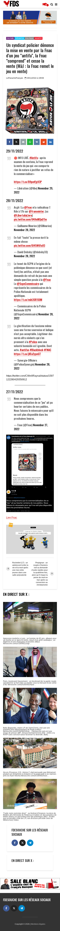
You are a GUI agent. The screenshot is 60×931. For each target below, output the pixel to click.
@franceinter (36, 211)
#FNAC (47, 350)
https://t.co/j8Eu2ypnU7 (27, 354)
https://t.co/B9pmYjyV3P (28, 182)
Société (38, 38)
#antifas (24, 350)
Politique (29, 38)
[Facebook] (15, 843)
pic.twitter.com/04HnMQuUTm (30, 219)
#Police (33, 342)
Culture (10, 38)
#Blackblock (36, 350)
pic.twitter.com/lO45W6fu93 (29, 245)
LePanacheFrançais (14, 78)
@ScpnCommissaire (28, 284)
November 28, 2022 (24, 230)
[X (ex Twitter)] (22, 843)
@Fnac (28, 207)
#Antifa (34, 158)
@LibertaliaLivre (23, 215)
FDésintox (19, 38)
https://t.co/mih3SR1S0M (28, 300)
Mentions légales (38, 924)
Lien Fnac (11, 517)
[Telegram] (30, 843)
